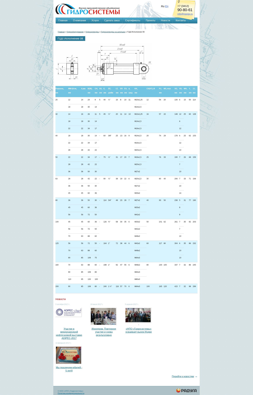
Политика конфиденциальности (71, 393)
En (166, 6)
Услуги (95, 20)
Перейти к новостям (183, 376)
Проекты (150, 20)
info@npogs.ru (185, 14)
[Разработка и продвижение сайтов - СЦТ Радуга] (186, 390)
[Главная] (126, 5)
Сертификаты (132, 20)
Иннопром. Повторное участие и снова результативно (104, 332)
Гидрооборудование (75, 32)
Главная (62, 20)
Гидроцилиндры (92, 32)
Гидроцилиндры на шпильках (113, 32)
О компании (79, 20)
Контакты (181, 20)
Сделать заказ (112, 20)
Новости (165, 20)
